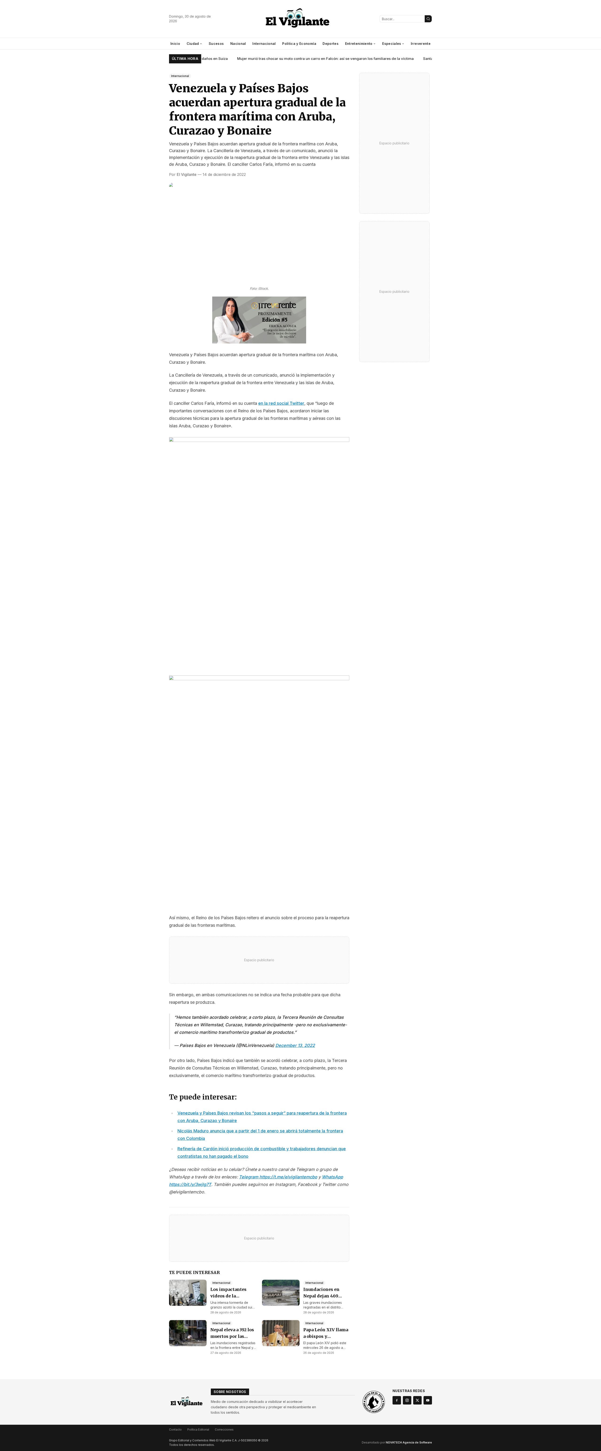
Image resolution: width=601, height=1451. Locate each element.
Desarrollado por (397, 1442)
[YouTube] (428, 1400)
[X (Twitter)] (417, 1400)
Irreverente (421, 44)
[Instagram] (407, 1400)
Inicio (175, 44)
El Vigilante (186, 174)
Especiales (391, 44)
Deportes (331, 44)
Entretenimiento (359, 44)
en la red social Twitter (281, 403)
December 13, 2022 (295, 1045)
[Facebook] (397, 1400)
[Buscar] (428, 19)
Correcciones (224, 1429)
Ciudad (193, 44)
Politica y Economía (299, 44)
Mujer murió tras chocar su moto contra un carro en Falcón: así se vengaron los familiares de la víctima (305, 58)
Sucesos (216, 44)
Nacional (238, 44)
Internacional (264, 44)
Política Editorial (198, 1429)
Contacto (175, 1429)
